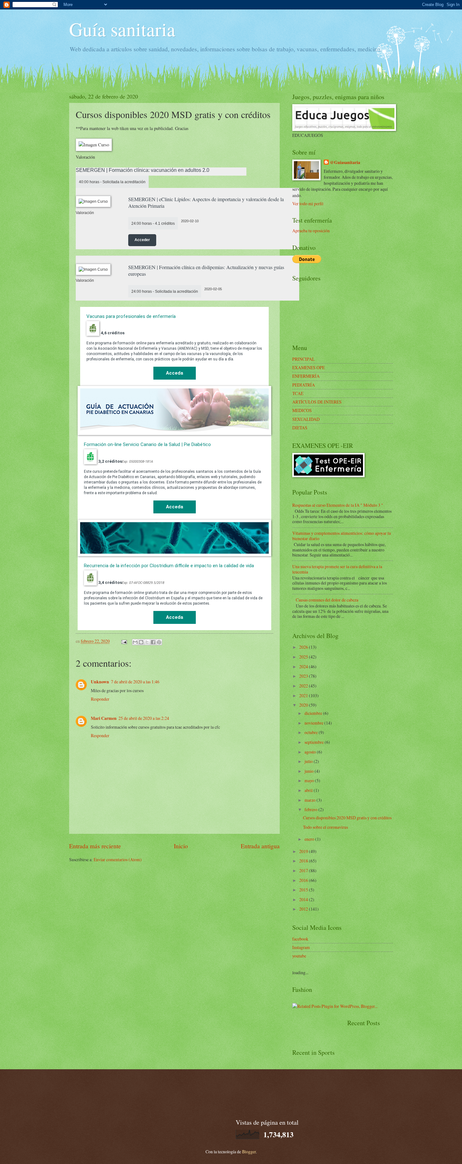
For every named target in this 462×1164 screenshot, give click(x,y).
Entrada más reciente (95, 846)
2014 (304, 899)
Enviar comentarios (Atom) (118, 859)
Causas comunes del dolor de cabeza (327, 600)
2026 (304, 647)
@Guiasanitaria (345, 163)
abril (309, 790)
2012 (304, 909)
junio (310, 771)
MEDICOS (302, 410)
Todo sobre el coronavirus (325, 827)
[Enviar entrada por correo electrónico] (123, 641)
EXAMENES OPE (308, 367)
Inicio (181, 846)
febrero (311, 809)
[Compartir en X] (147, 642)
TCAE (297, 393)
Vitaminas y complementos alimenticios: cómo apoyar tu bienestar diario (341, 535)
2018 (304, 861)
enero (310, 839)
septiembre (315, 742)
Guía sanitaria (122, 29)
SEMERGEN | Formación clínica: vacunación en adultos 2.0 (142, 170)
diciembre (314, 713)
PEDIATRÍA (303, 385)
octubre (312, 732)
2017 (304, 870)
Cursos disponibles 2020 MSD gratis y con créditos (347, 818)
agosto (311, 752)
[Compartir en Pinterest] (159, 642)
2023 (304, 676)
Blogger (249, 1152)
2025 (304, 657)
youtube (299, 956)
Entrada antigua (260, 846)
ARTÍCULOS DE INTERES (317, 402)
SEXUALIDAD (306, 419)
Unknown (100, 682)
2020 (304, 705)
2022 (304, 686)
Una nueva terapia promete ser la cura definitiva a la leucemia (337, 569)
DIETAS (299, 428)
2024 (304, 667)
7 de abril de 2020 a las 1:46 (135, 682)
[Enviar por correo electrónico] (135, 642)
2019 (304, 851)
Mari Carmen (104, 718)
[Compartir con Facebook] (153, 642)
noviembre (314, 723)
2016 (304, 880)
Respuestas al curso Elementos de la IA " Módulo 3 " (337, 505)
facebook (300, 939)
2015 (304, 890)
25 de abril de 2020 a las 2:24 (143, 718)
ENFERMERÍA (306, 376)
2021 (304, 695)
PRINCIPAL (303, 359)
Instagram (301, 947)
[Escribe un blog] (141, 642)
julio (309, 761)
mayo (310, 780)
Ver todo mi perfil (307, 203)
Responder (100, 699)
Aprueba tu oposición (311, 231)
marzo (310, 800)
